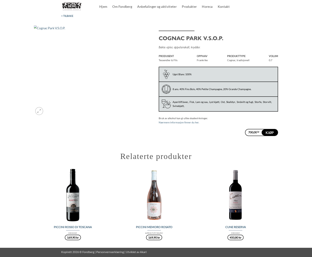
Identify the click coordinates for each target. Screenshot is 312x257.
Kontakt (224, 7)
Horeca (207, 7)
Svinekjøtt (178, 105)
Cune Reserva (235, 227)
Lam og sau (202, 101)
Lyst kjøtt (214, 101)
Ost (223, 101)
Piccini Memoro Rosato (154, 227)
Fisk (192, 101)
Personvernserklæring (110, 252)
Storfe (258, 101)
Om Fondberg (122, 7)
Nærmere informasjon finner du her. (179, 122)
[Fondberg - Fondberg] (76, 6)
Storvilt (267, 101)
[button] (39, 111)
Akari (143, 252)
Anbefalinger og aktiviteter (157, 7)
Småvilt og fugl (245, 101)
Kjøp (270, 133)
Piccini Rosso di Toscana (73, 227)
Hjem (103, 7)
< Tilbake (67, 15)
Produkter (189, 7)
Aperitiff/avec (180, 101)
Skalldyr (230, 101)
